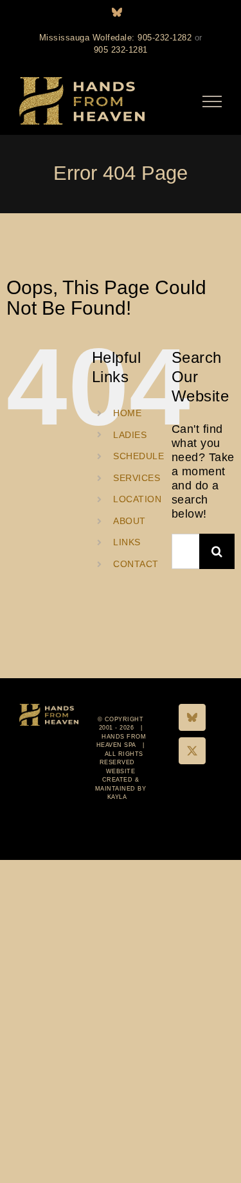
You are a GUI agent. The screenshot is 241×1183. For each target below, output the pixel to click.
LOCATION (137, 499)
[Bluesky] (192, 717)
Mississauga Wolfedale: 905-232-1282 (115, 37)
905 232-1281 (121, 50)
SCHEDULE (138, 456)
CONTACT (136, 564)
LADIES (130, 435)
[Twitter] (192, 750)
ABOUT (129, 521)
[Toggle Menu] (212, 101)
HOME (127, 413)
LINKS (127, 542)
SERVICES (136, 478)
